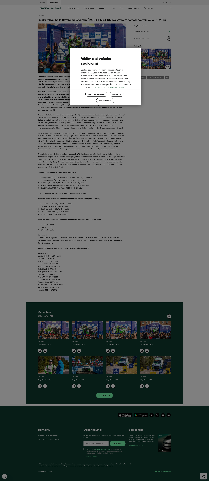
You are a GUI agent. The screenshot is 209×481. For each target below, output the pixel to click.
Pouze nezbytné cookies (96, 94)
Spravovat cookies (105, 100)
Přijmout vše (116, 94)
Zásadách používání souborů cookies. (109, 87)
